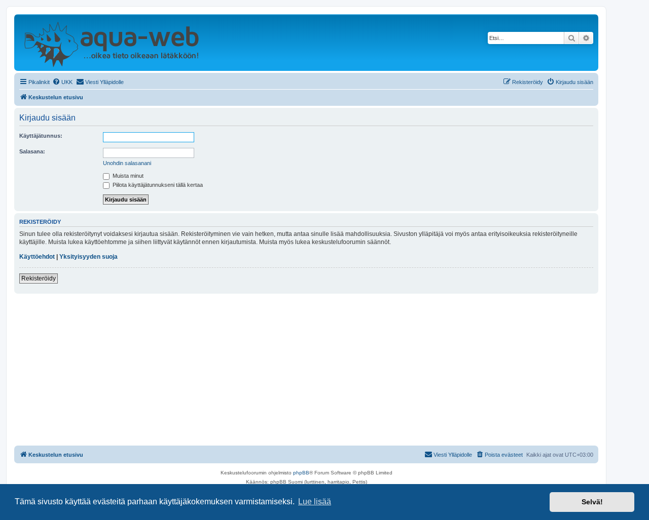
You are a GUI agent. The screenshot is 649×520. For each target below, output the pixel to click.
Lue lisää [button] (314, 501)
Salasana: (32, 151)
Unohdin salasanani (127, 163)
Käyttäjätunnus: (40, 136)
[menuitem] (62, 82)
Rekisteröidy (38, 278)
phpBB (301, 472)
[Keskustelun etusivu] (111, 42)
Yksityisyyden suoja (88, 256)
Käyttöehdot (37, 256)
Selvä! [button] (592, 502)
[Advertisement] (306, 370)
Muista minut (127, 176)
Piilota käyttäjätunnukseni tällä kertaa (157, 185)
